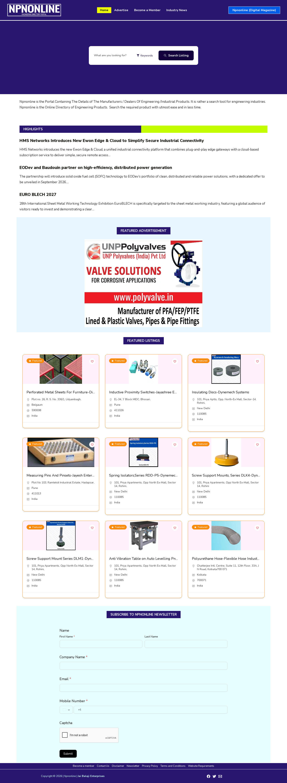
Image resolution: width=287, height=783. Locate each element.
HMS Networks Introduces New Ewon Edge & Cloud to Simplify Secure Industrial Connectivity (112, 140)
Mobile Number (74, 701)
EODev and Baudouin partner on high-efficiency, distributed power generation (96, 167)
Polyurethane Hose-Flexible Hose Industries (227, 558)
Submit (68, 754)
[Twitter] (214, 776)
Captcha (66, 723)
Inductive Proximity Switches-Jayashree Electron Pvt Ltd (153, 392)
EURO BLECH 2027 (38, 194)
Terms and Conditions (172, 766)
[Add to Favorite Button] (92, 361)
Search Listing (178, 55)
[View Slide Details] (144, 283)
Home (104, 10)
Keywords (147, 55)
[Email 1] (220, 776)
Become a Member (147, 10)
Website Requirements (201, 766)
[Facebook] (208, 776)
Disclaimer (118, 766)
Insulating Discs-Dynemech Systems (220, 392)
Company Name (73, 657)
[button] (254, 10)
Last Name (151, 636)
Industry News (176, 10)
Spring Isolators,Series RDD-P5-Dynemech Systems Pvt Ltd (156, 475)
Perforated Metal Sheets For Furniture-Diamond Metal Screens (77, 392)
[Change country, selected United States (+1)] (66, 709)
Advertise (121, 10)
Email (65, 679)
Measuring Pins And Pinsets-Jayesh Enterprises (64, 475)
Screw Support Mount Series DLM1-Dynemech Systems (71, 558)
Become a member (83, 766)
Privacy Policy (150, 766)
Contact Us (103, 766)
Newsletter (133, 766)
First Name (67, 636)
